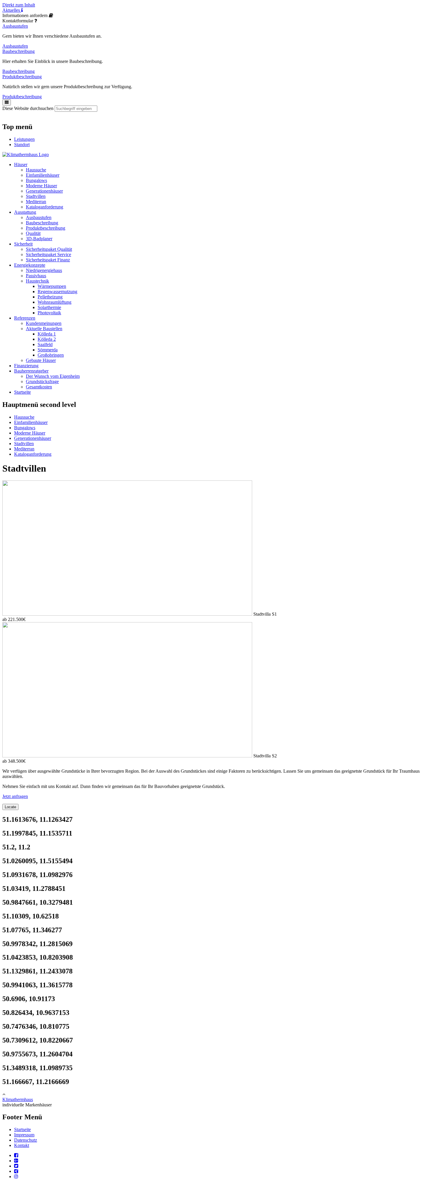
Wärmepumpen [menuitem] (52, 286)
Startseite (22, 1129)
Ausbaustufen (15, 26)
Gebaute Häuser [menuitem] (41, 360)
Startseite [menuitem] (22, 392)
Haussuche (24, 417)
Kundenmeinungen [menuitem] (43, 323)
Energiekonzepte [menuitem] (29, 265)
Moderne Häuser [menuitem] (41, 185)
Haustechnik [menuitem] (37, 280)
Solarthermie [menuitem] (49, 307)
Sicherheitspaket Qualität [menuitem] (49, 249)
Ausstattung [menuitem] (25, 212)
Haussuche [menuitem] (36, 169)
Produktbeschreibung (22, 76)
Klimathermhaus (17, 1099)
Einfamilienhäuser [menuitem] (42, 175)
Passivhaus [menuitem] (36, 275)
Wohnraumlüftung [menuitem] (54, 302)
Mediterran (24, 448)
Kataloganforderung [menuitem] (44, 206)
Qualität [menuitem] (33, 233)
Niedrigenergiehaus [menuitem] (44, 270)
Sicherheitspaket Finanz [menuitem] (48, 259)
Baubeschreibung (18, 51)
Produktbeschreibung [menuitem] (45, 228)
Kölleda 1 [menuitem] (47, 333)
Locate (10, 807)
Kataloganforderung (32, 454)
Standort (22, 144)
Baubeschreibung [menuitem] (42, 222)
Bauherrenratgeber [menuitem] (31, 370)
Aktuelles (11, 10)
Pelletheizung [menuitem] (50, 296)
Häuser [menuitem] (20, 164)
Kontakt (21, 1145)
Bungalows (24, 427)
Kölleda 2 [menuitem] (47, 339)
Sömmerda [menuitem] (48, 349)
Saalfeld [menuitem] (45, 344)
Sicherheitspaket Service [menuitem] (48, 254)
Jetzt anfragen (15, 796)
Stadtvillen (24, 443)
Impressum (24, 1134)
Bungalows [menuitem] (36, 180)
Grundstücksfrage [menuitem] (42, 381)
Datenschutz (25, 1140)
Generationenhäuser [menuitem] (44, 190)
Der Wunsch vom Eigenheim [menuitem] (53, 376)
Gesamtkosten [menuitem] (39, 386)
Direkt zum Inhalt (18, 4)
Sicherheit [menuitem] (23, 243)
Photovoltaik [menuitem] (49, 312)
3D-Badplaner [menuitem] (39, 238)
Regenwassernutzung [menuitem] (57, 291)
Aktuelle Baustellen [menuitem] (44, 328)
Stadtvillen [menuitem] (36, 196)
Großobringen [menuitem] (51, 355)
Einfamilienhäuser (31, 422)
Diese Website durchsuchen (27, 108)
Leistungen (24, 139)
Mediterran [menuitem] (36, 201)
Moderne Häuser (29, 432)
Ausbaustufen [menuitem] (38, 217)
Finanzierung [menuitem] (26, 365)
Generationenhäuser (32, 438)
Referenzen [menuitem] (24, 317)
